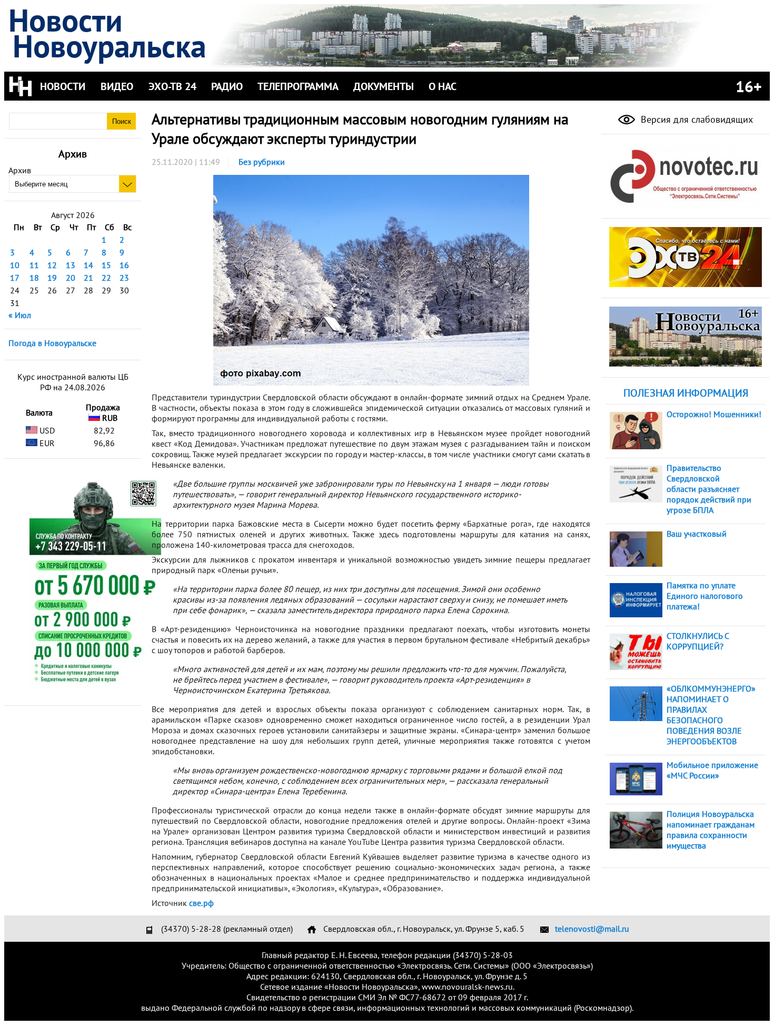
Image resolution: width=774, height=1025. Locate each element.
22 (106, 277)
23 (124, 277)
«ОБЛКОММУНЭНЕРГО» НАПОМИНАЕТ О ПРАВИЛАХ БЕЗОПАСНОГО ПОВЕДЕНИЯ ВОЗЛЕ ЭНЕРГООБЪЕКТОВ (711, 714)
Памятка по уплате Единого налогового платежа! (705, 596)
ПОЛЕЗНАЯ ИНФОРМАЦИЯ (685, 393)
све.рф (201, 903)
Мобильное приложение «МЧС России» (712, 770)
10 (14, 265)
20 (70, 277)
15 (106, 265)
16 (124, 265)
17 (14, 277)
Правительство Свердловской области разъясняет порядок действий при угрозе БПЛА (709, 488)
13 (70, 265)
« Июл (19, 315)
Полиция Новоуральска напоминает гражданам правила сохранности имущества (711, 830)
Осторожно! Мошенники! (714, 414)
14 (88, 265)
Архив (19, 170)
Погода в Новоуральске (52, 343)
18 (34, 277)
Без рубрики (262, 161)
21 (88, 277)
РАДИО (227, 86)
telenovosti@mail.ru (592, 928)
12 (52, 265)
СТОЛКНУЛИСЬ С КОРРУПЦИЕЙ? (698, 641)
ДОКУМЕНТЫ (383, 86)
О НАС (443, 86)
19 (52, 277)
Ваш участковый (697, 533)
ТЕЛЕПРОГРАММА (298, 86)
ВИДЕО (117, 86)
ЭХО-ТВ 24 (172, 86)
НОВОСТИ (62, 86)
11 (34, 265)
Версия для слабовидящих (695, 119)
